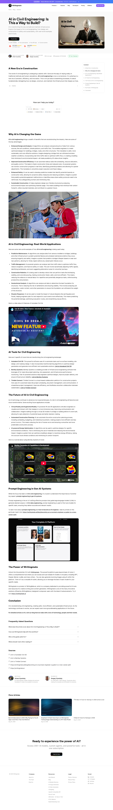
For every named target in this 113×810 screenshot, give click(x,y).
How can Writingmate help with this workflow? (23, 632)
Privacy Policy (71, 782)
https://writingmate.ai (18, 593)
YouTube (92, 781)
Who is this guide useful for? (17, 637)
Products (54, 5)
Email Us (31, 782)
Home (10, 9)
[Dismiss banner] (79, 2)
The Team (31, 779)
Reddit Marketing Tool (54, 801)
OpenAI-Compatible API (54, 792)
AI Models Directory (53, 782)
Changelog (51, 789)
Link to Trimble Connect (18, 661)
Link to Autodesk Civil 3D (18, 655)
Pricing (83, 5)
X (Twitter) (92, 779)
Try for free (14, 39)
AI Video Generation (53, 787)
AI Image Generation (54, 784)
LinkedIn (92, 777)
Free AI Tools (52, 794)
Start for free (100, 5)
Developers (75, 5)
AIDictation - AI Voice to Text (56, 797)
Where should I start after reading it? (20, 642)
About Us (31, 777)
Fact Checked (74, 56)
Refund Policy (71, 779)
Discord (92, 783)
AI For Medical (52, 799)
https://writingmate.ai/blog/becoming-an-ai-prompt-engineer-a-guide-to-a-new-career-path (40, 665)
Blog (69, 5)
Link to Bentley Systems (18, 658)
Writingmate (35, 572)
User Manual (52, 777)
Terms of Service (72, 777)
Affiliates (89, 5)
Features (62, 5)
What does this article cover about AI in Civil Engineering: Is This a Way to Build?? (34, 627)
